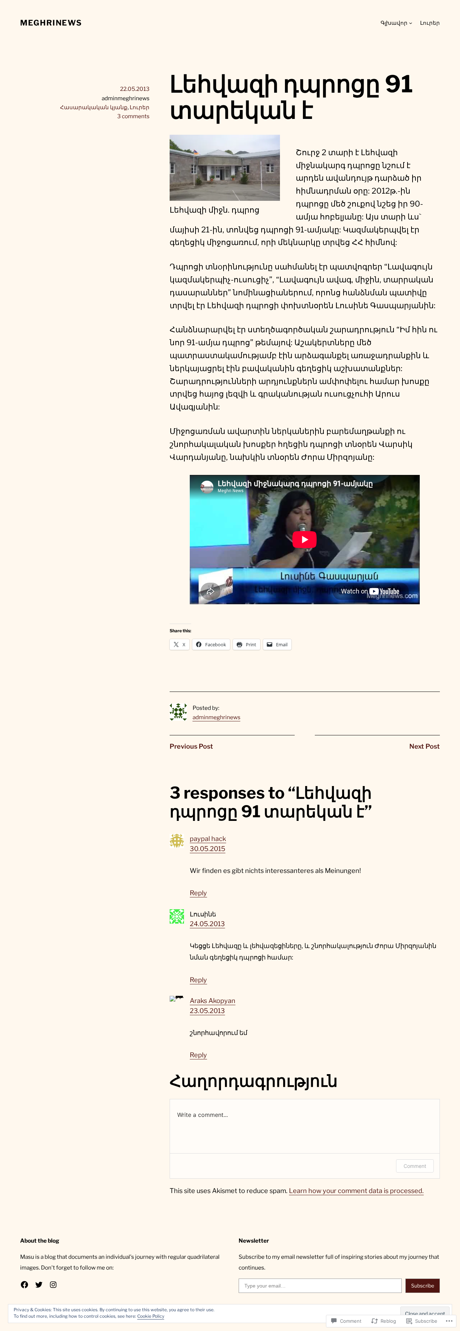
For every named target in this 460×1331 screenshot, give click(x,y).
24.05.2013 (207, 924)
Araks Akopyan (212, 1000)
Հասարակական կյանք (94, 107)
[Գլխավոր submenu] (410, 22)
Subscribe (422, 1286)
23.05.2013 (207, 1011)
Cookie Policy (150, 1316)
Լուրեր (140, 107)
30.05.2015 (207, 848)
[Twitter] (38, 1284)
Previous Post (191, 746)
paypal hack (208, 838)
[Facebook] (24, 1284)
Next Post (424, 746)
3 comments (133, 116)
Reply (198, 893)
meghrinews (51, 22)
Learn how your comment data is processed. (356, 1190)
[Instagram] (53, 1284)
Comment (415, 1166)
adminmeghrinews (216, 717)
